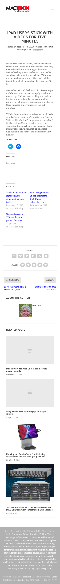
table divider (41, 556)
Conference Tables (20, 534)
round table (40, 565)
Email (20, 579)
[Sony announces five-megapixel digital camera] (30, 393)
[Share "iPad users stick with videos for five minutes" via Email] (46, 256)
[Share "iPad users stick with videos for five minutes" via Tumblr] (27, 256)
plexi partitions (39, 562)
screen (14, 552)
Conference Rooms (23, 543)
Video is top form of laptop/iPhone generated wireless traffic (16, 197)
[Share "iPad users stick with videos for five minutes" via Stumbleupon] (39, 256)
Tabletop (28, 552)
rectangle (42, 546)
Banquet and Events (36, 540)
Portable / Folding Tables (42, 534)
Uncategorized (24, 49)
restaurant (32, 549)
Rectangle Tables (14, 537)
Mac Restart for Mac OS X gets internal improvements (26, 369)
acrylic (34, 546)
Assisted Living (18, 540)
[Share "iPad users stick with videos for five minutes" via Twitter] (20, 256)
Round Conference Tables (35, 537)
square (36, 552)
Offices (14, 546)
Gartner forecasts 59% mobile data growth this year (14, 217)
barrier (7, 552)
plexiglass (51, 552)
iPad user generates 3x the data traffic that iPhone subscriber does (39, 197)
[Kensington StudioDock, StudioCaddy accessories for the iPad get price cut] (30, 436)
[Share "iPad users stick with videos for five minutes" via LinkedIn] (33, 256)
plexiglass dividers (35, 559)
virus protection (18, 559)
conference (9, 549)
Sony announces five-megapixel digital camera (26, 412)
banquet (52, 546)
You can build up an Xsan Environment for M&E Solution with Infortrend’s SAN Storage (29, 508)
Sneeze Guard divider (21, 562)
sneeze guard (28, 556)
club (17, 549)
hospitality (43, 549)
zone (20, 552)
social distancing (13, 556)
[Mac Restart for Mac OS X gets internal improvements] (30, 350)
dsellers (20, 46)
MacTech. (27, 576)
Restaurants (24, 546)
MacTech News (45, 46)
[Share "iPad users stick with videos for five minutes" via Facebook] (14, 256)
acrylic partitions (26, 565)
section (52, 549)
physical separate (43, 568)
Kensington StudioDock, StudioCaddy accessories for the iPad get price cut (25, 455)
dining (23, 549)
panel (42, 552)
